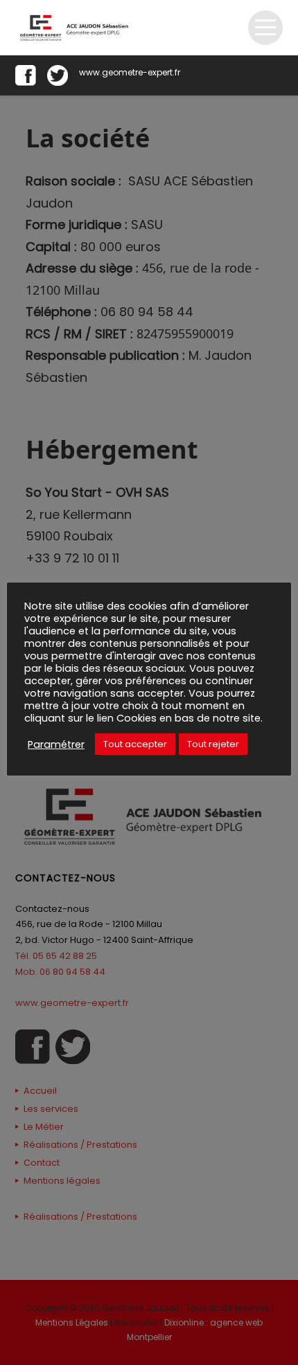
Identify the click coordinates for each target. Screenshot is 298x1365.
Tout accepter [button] (135, 744)
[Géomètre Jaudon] (76, 27)
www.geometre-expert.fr (129, 72)
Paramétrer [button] (56, 744)
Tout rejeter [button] (213, 744)
